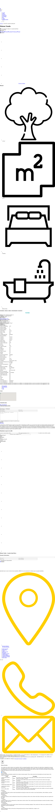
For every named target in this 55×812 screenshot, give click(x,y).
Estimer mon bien (5, 648)
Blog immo (4, 652)
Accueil (3, 12)
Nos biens (4, 14)
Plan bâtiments (4, 386)
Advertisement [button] (3, 802)
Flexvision (16, 758)
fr (0, 9)
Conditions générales (5, 653)
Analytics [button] (2, 798)
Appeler (2, 423)
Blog (3, 17)
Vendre (3, 13)
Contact (3, 18)
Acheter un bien (5, 654)
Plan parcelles (4, 385)
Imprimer (2, 32)
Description (2, 310)
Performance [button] (3, 794)
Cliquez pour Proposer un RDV (5, 405)
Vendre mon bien (5, 651)
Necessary (4, 772)
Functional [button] (3, 790)
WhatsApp (15, 31)
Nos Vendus (4, 16)
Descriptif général (14, 310)
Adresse (6, 310)
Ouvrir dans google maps (4, 318)
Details (10, 310)
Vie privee (20, 758)
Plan (3, 387)
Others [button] (2, 806)
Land (3, 388)
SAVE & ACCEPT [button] (4, 809)
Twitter (6, 31)
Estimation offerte (5, 19)
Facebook (2, 31)
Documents (20, 310)
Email (19, 31)
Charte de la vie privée (6, 656)
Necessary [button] (3, 771)
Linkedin (10, 31)
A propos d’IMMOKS (6, 655)
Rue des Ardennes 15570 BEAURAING (5, 646)
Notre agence (4, 15)
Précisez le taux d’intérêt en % (15, 434)
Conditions (24, 758)
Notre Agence (4, 649)
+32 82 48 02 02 (4, 404)
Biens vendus (4, 657)
